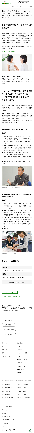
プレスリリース (5, 410)
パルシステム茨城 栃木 (7, 397)
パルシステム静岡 (21, 394)
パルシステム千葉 (6, 391)
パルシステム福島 (21, 391)
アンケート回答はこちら (8, 51)
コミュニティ (20, 349)
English (3, 426)
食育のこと (4, 349)
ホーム (3, 305)
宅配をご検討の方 (17, 6)
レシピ (18, 346)
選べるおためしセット (8, 329)
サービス (19, 356)
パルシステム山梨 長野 (22, 384)
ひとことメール (21, 366)
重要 (9, 296)
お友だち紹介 (20, 369)
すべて (4, 296)
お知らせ (8, 305)
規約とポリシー (5, 423)
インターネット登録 (22, 352)
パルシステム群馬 (21, 387)
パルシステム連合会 (7, 406)
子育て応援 (20, 372)
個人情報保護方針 (6, 416)
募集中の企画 (16, 296)
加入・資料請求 (28, 6)
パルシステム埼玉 (6, 394)
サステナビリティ (6, 356)
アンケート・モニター (9, 292)
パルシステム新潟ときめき (23, 397)
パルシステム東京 (6, 384)
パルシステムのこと (7, 343)
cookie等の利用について (8, 419)
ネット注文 (25, 2)
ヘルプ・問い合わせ (22, 362)
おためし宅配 (8, 334)
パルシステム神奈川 (7, 387)
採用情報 (4, 413)
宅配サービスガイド (22, 359)
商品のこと (4, 346)
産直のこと (4, 352)
